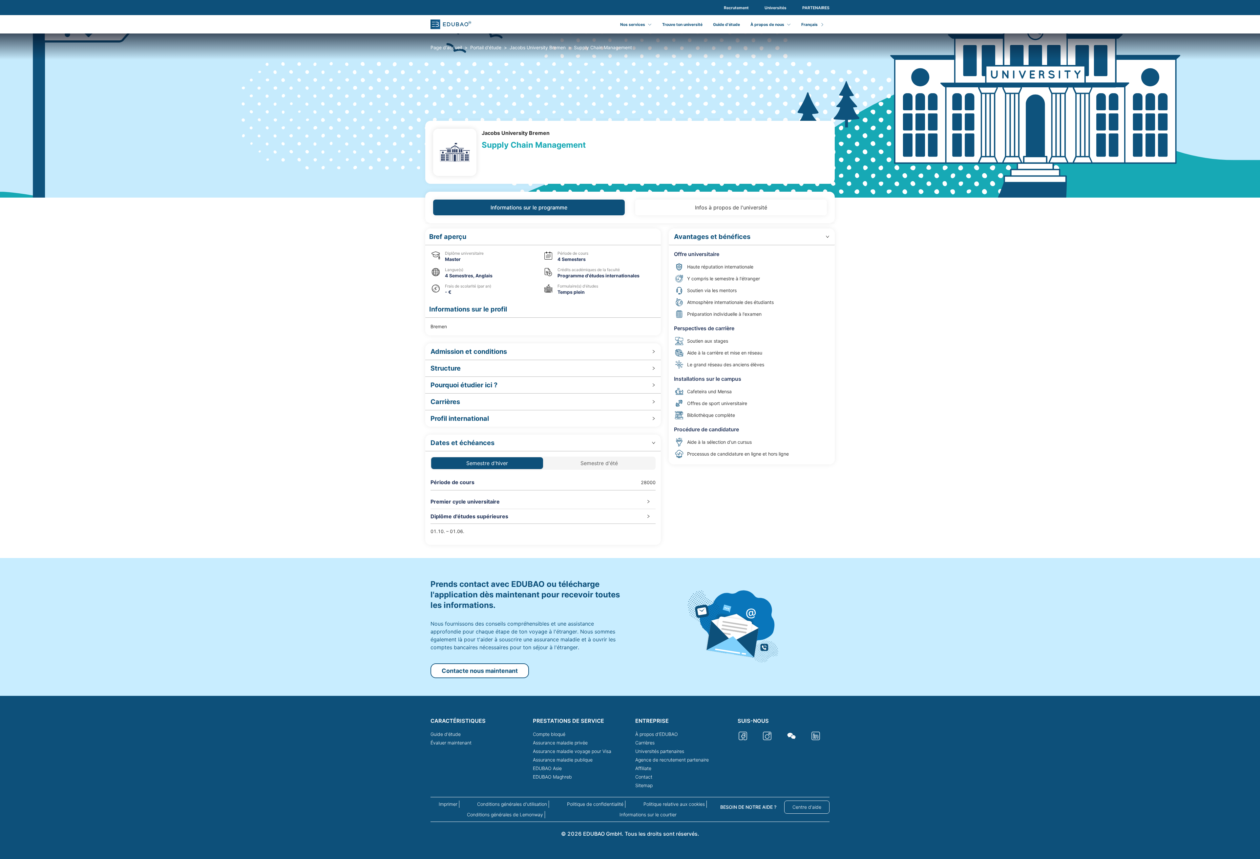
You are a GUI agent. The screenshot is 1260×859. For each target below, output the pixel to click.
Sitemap (644, 785)
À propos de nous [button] (767, 24)
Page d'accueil (446, 47)
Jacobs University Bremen (538, 47)
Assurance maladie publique (563, 759)
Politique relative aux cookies (674, 804)
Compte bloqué (549, 734)
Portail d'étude (485, 47)
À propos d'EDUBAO (656, 734)
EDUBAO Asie (547, 768)
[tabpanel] (630, 386)
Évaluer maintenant (451, 742)
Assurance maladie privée (560, 742)
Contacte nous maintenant (480, 670)
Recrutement (736, 7)
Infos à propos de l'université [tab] (731, 207)
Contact (643, 777)
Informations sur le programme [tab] (529, 207)
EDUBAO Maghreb (552, 777)
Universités (776, 7)
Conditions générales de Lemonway (505, 814)
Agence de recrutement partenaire (672, 759)
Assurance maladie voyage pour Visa (572, 751)
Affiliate (643, 768)
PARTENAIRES (816, 7)
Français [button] (809, 24)
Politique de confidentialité (595, 804)
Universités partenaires (659, 751)
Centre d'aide (806, 807)
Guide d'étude (726, 24)
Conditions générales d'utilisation (512, 804)
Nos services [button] (632, 24)
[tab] (543, 351)
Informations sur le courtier (648, 814)
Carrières (645, 742)
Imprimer (448, 804)
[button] (543, 236)
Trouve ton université (682, 24)
